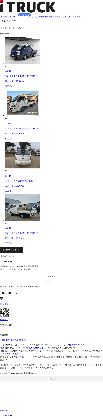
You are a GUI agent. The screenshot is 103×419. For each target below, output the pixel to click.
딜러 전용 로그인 (9, 21)
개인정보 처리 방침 (18, 340)
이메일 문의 (51, 379)
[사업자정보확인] (35, 348)
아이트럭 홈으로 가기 (11, 250)
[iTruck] (28, 12)
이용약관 (5, 340)
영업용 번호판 (37, 16)
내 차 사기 (4, 16)
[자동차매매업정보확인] (10, 354)
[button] (51, 278)
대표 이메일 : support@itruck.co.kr (70, 345)
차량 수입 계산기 (65, 16)
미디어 (55, 16)
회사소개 (4, 320)
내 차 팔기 (13, 16)
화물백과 (48, 16)
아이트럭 (77, 16)
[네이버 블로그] (51, 299)
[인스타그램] (16, 296)
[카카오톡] (9, 296)
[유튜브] (3, 296)
